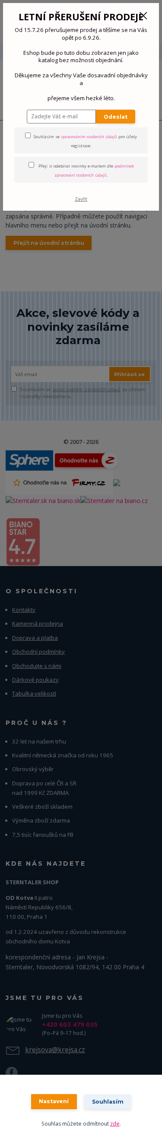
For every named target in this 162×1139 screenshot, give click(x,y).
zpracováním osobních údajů (89, 136)
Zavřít (81, 199)
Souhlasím (108, 1101)
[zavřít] (143, 16)
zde (115, 1123)
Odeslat (115, 117)
